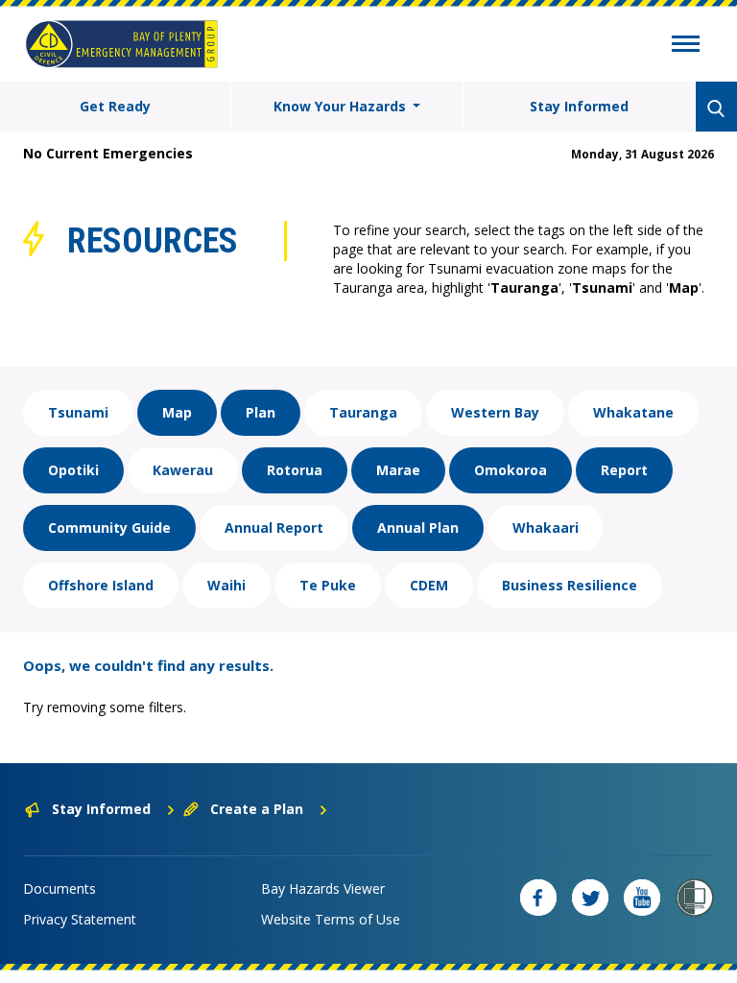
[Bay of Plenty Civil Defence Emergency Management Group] (121, 44)
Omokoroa (510, 470)
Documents (59, 888)
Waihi (226, 585)
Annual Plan (418, 527)
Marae (398, 470)
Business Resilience (569, 585)
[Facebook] (538, 897)
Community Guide (109, 527)
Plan (260, 412)
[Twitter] (590, 897)
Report (624, 470)
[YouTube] (642, 897)
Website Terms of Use (330, 919)
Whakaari (545, 527)
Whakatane (633, 412)
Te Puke (327, 585)
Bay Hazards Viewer (323, 888)
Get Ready (115, 106)
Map (177, 412)
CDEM (429, 585)
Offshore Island (101, 585)
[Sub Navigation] (685, 46)
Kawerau (183, 470)
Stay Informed (579, 106)
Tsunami (78, 412)
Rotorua (294, 470)
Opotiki (73, 470)
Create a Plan (256, 809)
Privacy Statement (79, 919)
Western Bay (495, 412)
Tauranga (363, 412)
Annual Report (274, 527)
